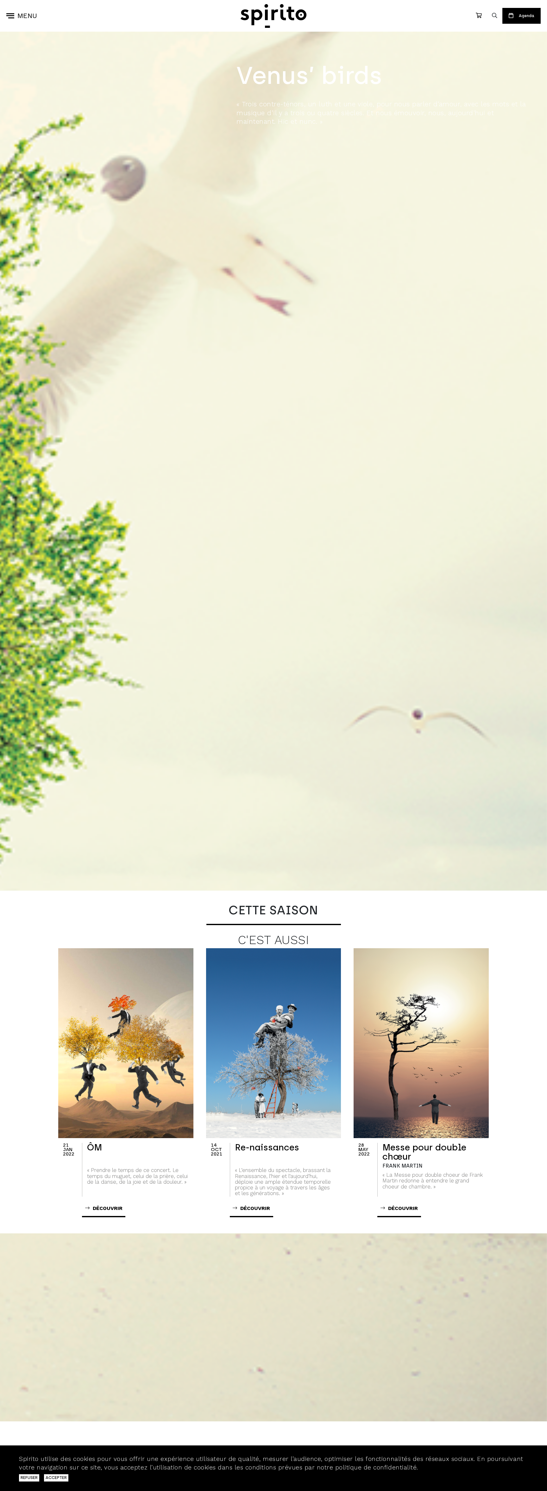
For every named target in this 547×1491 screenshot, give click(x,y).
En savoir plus (441, 1467)
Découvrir (292, 1439)
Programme (341, 136)
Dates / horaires (489, 136)
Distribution (411, 136)
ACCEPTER (56, 1477)
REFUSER (29, 1477)
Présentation (271, 136)
